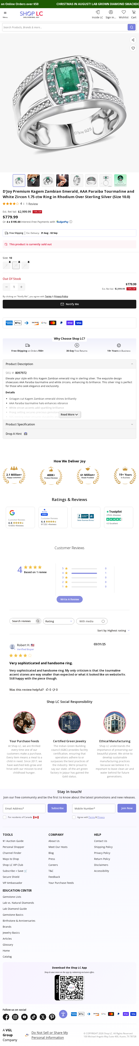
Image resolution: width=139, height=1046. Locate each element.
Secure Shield (11, 877)
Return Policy (102, 859)
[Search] (132, 27)
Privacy (101, 817)
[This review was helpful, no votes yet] (47, 690)
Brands (7, 926)
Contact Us (100, 841)
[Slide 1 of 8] (19, 180)
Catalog (7, 956)
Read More (67, 414)
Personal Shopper (13, 847)
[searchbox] (22, 621)
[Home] (35, 14)
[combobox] (65, 27)
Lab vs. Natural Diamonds (18, 902)
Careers (53, 865)
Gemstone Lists (12, 896)
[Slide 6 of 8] (91, 180)
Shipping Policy (103, 847)
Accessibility (101, 871)
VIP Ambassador (12, 883)
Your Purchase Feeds (61, 883)
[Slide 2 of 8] (33, 180)
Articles (7, 938)
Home (6, 950)
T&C (51, 871)
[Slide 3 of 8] (48, 180)
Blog (51, 853)
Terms (92, 817)
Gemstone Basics (13, 914)
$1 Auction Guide (13, 841)
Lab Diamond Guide (15, 908)
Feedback (54, 877)
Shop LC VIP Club (13, 865)
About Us (54, 841)
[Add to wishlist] (133, 48)
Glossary (8, 944)
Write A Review (69, 599)
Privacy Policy (102, 853)
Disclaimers (101, 865)
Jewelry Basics (11, 932)
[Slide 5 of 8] (77, 180)
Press (52, 859)
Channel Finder (12, 853)
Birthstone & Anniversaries (19, 920)
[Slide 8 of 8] (120, 180)
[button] (70, 221)
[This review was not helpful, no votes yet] (53, 690)
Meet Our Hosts (58, 847)
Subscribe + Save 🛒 (15, 871)
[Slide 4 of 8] (62, 180)
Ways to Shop (11, 859)
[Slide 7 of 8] (106, 180)
